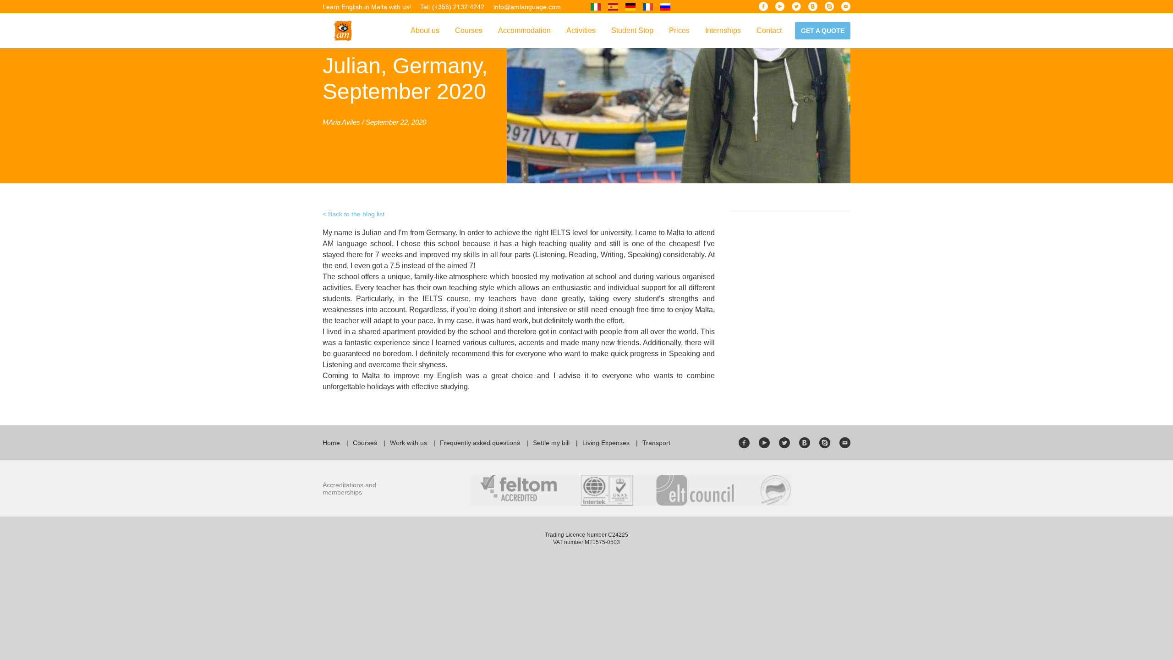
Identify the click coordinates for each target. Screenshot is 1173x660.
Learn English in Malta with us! (367, 7)
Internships (723, 30)
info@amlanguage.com (527, 7)
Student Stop (632, 30)
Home (331, 442)
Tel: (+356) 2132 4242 (452, 7)
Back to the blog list (356, 214)
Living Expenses (606, 442)
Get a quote (822, 30)
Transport (656, 442)
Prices (679, 30)
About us (425, 30)
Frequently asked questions (480, 442)
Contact (769, 30)
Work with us (408, 442)
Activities (581, 30)
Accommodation (524, 30)
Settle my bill (551, 442)
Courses (468, 30)
